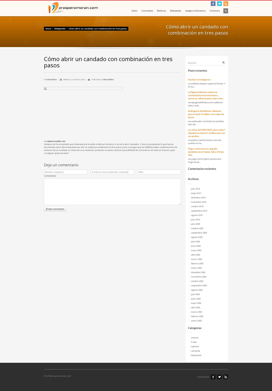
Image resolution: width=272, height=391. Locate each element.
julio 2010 (195, 219)
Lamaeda (195, 350)
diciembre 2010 (198, 197)
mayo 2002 (196, 303)
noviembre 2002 (198, 276)
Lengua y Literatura (194, 11)
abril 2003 (195, 254)
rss (225, 377)
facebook (213, 3)
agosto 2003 (197, 237)
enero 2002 (196, 320)
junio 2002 (196, 298)
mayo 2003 (196, 250)
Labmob (195, 346)
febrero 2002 (197, 316)
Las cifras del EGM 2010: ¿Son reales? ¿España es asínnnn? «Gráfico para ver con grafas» (206, 133)
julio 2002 (195, 294)
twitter (219, 3)
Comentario (50, 175)
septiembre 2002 (199, 285)
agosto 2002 (197, 289)
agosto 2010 (197, 215)
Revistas (160, 11)
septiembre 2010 (199, 210)
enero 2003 (196, 267)
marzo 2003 (196, 259)
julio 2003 (195, 241)
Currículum (147, 11)
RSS (225, 3)
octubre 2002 (197, 281)
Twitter (219, 377)
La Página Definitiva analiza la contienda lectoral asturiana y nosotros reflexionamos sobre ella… (206, 95)
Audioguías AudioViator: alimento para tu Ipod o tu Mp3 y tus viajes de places (206, 114)
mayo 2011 (196, 193)
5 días (194, 342)
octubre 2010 (197, 206)
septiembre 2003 (199, 232)
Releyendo (175, 11)
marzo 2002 (196, 311)
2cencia (194, 337)
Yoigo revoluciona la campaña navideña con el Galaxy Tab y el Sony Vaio (206, 151)
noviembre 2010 (198, 202)
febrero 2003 (197, 263)
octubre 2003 (197, 228)
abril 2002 (195, 307)
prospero (52, 80)
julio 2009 (195, 224)
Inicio (134, 11)
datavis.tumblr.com (56, 141)
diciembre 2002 (198, 272)
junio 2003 (196, 245)
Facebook (213, 377)
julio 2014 (195, 188)
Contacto (215, 11)
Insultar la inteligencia (199, 79)
